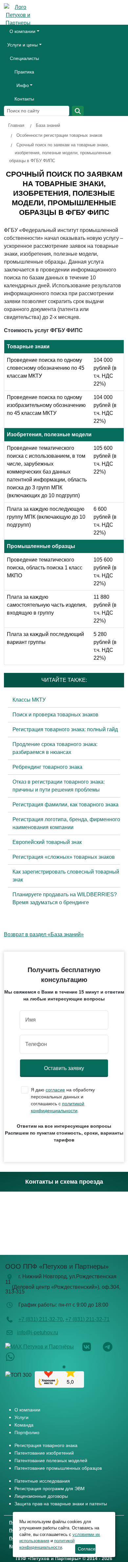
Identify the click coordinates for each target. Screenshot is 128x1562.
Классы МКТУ (29, 700)
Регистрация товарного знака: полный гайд (65, 729)
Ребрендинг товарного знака (47, 767)
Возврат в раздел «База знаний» (44, 934)
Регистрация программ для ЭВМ (49, 1488)
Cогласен (87, 1548)
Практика (24, 71)
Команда (23, 1425)
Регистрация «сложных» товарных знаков (63, 857)
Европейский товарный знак (47, 842)
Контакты (24, 98)
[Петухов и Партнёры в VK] (91, 1346)
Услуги (21, 1417)
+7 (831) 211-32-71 (87, 1319)
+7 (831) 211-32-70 (40, 1319)
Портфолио (26, 1432)
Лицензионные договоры (41, 1496)
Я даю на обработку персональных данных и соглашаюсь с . (63, 1100)
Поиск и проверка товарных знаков (55, 714)
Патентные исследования (42, 1481)
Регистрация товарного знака (45, 1445)
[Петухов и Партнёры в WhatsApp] (15, 1356)
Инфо (22, 85)
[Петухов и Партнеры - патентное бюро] (21, 16)
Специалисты (24, 58)
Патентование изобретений (44, 1453)
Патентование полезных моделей (50, 1460)
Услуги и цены (22, 44)
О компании (22, 31)
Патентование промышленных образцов (58, 1468)
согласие (55, 1089)
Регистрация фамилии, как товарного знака (65, 804)
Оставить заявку (64, 1068)
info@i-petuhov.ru (37, 1332)
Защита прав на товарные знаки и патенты (60, 1503)
